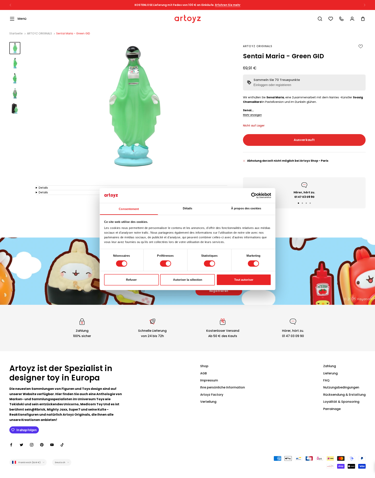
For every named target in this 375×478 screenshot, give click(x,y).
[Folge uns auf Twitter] (21, 445)
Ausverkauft (304, 140)
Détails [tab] (187, 208)
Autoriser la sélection (187, 279)
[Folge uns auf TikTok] (62, 445)
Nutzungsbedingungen (341, 387)
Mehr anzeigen (252, 115)
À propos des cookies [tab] (246, 208)
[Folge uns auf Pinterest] (42, 445)
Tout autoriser (243, 279)
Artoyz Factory (211, 394)
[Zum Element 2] (14, 63)
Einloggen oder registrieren (272, 85)
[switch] (165, 263)
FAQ (326, 380)
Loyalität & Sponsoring (341, 401)
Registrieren (218, 291)
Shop (204, 366)
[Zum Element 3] (14, 78)
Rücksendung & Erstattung (344, 394)
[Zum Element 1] (14, 48)
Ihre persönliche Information (222, 387)
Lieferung (330, 373)
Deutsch (60, 462)
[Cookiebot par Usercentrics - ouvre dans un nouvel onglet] (254, 195)
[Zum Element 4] (14, 93)
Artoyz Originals (257, 46)
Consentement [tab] (129, 209)
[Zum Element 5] (14, 108)
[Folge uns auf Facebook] (11, 445)
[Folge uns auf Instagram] (32, 445)
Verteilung (208, 401)
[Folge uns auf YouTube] (52, 445)
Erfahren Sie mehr (227, 5)
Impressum (209, 380)
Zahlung (329, 366)
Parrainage (332, 409)
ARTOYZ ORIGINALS (39, 33)
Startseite (16, 33)
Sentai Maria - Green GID (73, 33)
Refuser (131, 279)
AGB (203, 373)
